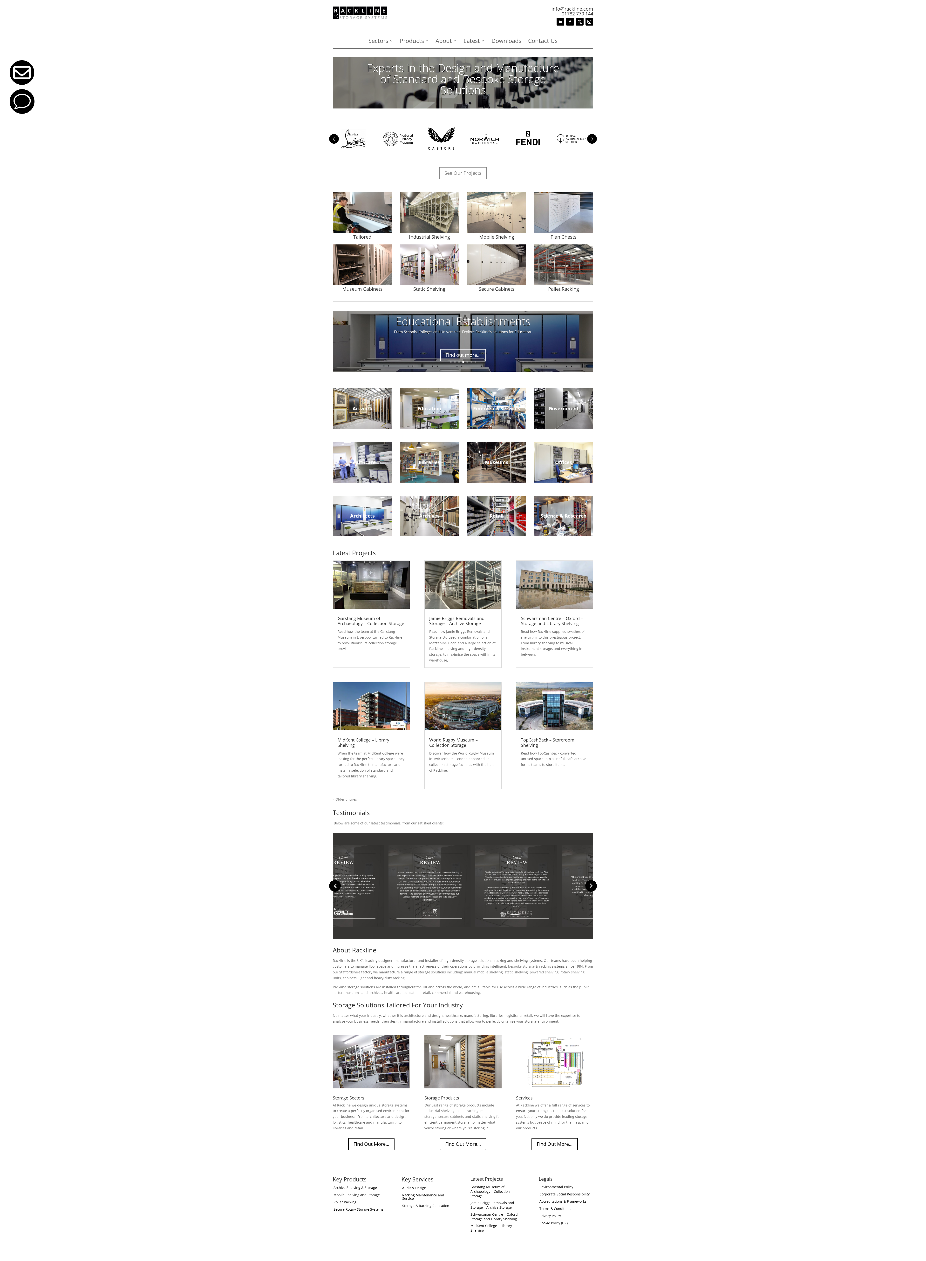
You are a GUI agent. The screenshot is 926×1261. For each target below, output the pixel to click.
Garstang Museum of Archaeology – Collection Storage (371, 621)
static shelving (516, 972)
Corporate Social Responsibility (564, 1194)
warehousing (469, 992)
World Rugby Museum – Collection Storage (453, 742)
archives (375, 992)
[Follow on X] (580, 22)
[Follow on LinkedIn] (560, 22)
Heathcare (463, 325)
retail (426, 992)
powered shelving (544, 972)
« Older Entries (345, 799)
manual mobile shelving (483, 972)
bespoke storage (521, 966)
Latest (471, 41)
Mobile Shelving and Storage (357, 1195)
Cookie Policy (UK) (553, 1223)
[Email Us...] (22, 83)
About (444, 41)
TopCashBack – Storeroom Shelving (547, 742)
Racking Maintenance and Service (423, 1197)
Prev (334, 139)
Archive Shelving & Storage (355, 1188)
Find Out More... (371, 1144)
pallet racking (467, 1110)
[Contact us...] (22, 112)
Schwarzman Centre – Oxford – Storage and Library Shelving (552, 621)
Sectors (378, 41)
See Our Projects (463, 173)
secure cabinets (451, 1116)
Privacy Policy (550, 1216)
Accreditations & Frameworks (562, 1202)
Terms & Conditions (555, 1209)
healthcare (393, 992)
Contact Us (543, 41)
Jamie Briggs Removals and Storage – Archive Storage (456, 621)
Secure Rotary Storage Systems (358, 1210)
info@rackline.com (572, 9)
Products (412, 41)
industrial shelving (439, 1110)
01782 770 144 (577, 13)
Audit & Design (414, 1188)
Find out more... (463, 350)
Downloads (506, 41)
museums (353, 992)
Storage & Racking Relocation (425, 1206)
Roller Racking (345, 1202)
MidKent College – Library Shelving (363, 742)
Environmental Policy (556, 1187)
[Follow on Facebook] (570, 22)
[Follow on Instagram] (589, 22)
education (411, 992)
